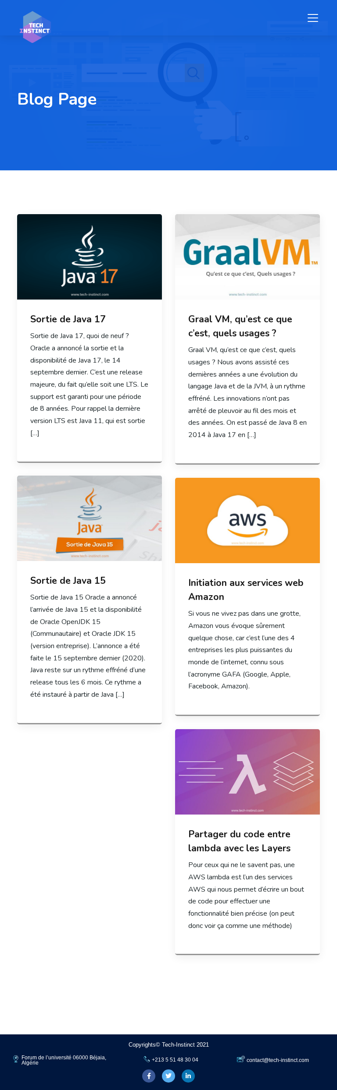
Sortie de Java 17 (68, 319)
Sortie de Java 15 (68, 580)
